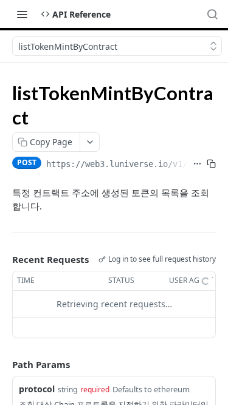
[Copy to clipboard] (211, 164)
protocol (37, 389)
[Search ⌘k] (212, 14)
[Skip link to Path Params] (3, 364)
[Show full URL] (197, 164)
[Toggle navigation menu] (22, 14)
